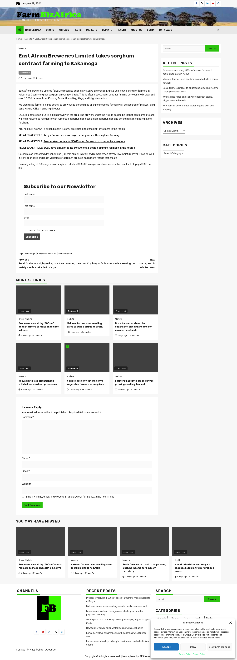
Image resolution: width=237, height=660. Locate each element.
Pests (78, 30)
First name (29, 194)
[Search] (219, 30)
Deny (193, 647)
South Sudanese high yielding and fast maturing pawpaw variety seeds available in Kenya (52, 263)
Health (121, 30)
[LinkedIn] (62, 631)
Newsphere (128, 656)
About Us (136, 30)
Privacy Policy (185, 654)
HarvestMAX (33, 30)
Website (26, 483)
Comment (28, 417)
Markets (91, 30)
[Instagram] (49, 631)
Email (26, 217)
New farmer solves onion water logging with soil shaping (114, 628)
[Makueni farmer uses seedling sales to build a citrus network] (92, 541)
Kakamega (30, 253)
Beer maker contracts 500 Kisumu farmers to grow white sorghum (84, 141)
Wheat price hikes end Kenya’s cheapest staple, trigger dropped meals (194, 568)
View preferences (219, 647)
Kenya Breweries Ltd (46, 253)
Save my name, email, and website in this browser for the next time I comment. (70, 496)
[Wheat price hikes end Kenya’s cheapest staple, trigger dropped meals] (196, 541)
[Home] (20, 30)
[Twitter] (55, 631)
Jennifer (38, 335)
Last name (29, 206)
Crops (50, 30)
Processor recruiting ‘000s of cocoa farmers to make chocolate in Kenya (39, 327)
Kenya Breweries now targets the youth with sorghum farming (81, 135)
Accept (166, 647)
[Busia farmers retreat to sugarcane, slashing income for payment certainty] (144, 541)
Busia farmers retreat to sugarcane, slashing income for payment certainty (133, 327)
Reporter (39, 78)
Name (26, 458)
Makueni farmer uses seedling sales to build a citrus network (117, 606)
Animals (64, 30)
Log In (150, 30)
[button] (230, 622)
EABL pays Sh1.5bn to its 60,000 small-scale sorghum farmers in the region (89, 147)
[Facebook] (36, 631)
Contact (20, 649)
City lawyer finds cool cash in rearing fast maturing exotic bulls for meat (121, 263)
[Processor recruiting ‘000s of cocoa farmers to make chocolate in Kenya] (40, 541)
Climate (107, 30)
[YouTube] (42, 631)
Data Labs (165, 30)
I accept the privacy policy (41, 230)
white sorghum (65, 253)
